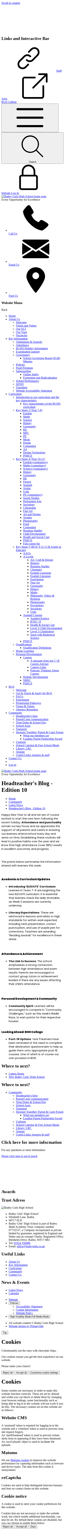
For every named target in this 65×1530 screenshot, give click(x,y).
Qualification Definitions (37, 647)
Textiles (27, 517)
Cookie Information (27, 1309)
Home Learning (25, 650)
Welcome (21, 322)
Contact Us (15, 758)
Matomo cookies (19, 1460)
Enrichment (37, 579)
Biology (35, 563)
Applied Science (39, 618)
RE (25, 429)
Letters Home (16, 1073)
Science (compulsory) (35, 468)
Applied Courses (32, 615)
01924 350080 (22, 1243)
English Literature (40, 576)
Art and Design (32, 514)
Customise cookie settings (44, 1372)
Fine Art (27, 511)
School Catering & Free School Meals (37, 745)
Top (5, 1332)
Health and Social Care (36, 537)
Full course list (31, 543)
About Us (14, 319)
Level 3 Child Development (46, 628)
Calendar (14, 1293)
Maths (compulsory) (34, 465)
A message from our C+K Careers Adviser (45, 662)
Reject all (8, 1372)
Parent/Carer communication (32, 719)
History (27, 423)
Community (15, 712)
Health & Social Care (42, 624)
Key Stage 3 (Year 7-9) (29, 410)
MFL (26, 433)
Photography (30, 520)
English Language (40, 572)
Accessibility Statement (29, 1306)
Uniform (21, 742)
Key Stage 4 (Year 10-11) (30, 459)
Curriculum (15, 393)
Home (12, 315)
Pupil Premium (24, 367)
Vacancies (21, 335)
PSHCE (27, 455)
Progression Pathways (28, 703)
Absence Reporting (27, 709)
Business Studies (32, 530)
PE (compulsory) (32, 494)
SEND (20, 384)
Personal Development (29, 654)
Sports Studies (31, 498)
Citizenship (29, 507)
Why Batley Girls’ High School (27, 1077)
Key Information (18, 338)
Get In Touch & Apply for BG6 (34, 693)
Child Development (34, 533)
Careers (27, 657)
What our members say (36, 735)
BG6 (11, 686)
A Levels (28, 556)
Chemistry (36, 569)
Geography (29, 426)
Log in (12, 764)
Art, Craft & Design (41, 559)
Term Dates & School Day (31, 722)
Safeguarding (23, 371)
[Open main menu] (29, 118)
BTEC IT (35, 621)
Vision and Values (26, 325)
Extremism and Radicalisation (40, 377)
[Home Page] (23, 196)
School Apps (23, 725)
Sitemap (13, 1299)
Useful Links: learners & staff (32, 755)
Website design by (26, 1326)
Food (26, 524)
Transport (21, 729)
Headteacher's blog (27, 716)
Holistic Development (35, 677)
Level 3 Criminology (42, 631)
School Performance (27, 380)
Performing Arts (32, 501)
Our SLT (21, 328)
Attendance (22, 345)
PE (25, 436)
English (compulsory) (35, 462)
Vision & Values (25, 706)
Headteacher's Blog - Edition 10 (27, 808)
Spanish (27, 485)
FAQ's (19, 696)
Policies (20, 364)
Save (33, 1526)
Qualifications (24, 644)
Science (27, 419)
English (27, 413)
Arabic (27, 488)
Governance (23, 354)
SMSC (27, 680)
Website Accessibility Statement (34, 390)
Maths (26, 416)
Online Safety (31, 374)
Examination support (28, 351)
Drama (27, 442)
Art (25, 449)
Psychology (37, 605)
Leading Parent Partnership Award (42, 738)
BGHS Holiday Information (32, 348)
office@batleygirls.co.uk (31, 1246)
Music (26, 439)
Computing (29, 446)
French (27, 481)
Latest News (16, 805)
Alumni (20, 751)
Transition (21, 387)
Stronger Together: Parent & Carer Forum (39, 732)
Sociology (29, 504)
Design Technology (34, 452)
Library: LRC (24, 748)
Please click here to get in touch (19, 1156)
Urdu (26, 491)
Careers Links (38, 667)
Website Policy (24, 1313)
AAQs (27, 553)
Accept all (21, 1372)
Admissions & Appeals (29, 341)
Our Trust (21, 332)
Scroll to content (10, 3)
